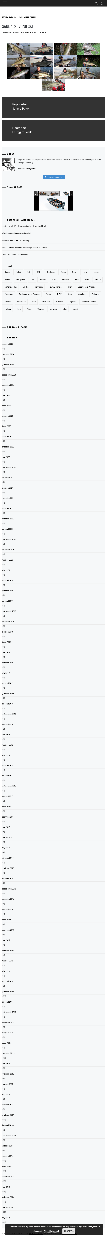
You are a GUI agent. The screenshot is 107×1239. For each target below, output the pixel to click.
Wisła (29, 309)
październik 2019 (9, 611)
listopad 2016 (7, 878)
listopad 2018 (7, 704)
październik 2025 (9, 375)
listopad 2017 (7, 776)
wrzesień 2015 (8, 1022)
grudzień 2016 (8, 868)
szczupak (46, 301)
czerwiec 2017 (8, 817)
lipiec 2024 (6, 406)
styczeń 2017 (7, 858)
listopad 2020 (7, 529)
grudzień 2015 (8, 991)
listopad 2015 (7, 1002)
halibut (7, 279)
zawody (53, 309)
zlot (65, 309)
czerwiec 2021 (8, 498)
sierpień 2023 (7, 416)
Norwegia (39, 287)
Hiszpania (20, 279)
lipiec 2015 (6, 1043)
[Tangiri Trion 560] (65, 193)
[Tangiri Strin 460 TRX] (44, 193)
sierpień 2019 (7, 632)
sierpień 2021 (7, 488)
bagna (7, 272)
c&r (38, 272)
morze (98, 279)
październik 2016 (9, 889)
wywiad (40, 309)
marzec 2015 (7, 1084)
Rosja (70, 294)
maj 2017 (6, 827)
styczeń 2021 (7, 508)
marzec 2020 (7, 560)
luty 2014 (6, 1218)
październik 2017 (9, 786)
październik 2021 (9, 467)
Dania (63, 272)
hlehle (43, 32)
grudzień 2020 (8, 519)
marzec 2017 (7, 837)
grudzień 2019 (8, 591)
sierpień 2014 (7, 1156)
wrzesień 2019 (8, 621)
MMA (87, 279)
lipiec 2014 (6, 1166)
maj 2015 (6, 1063)
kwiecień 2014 (8, 1197)
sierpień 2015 (7, 1033)
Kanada (43, 279)
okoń (70, 287)
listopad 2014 (7, 1125)
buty (29, 272)
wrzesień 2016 (8, 899)
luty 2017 (6, 848)
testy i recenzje (89, 301)
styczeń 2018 (7, 765)
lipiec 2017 (6, 806)
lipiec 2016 (6, 920)
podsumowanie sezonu (29, 294)
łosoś (75, 309)
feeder (96, 272)
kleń (54, 279)
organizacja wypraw (86, 287)
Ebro (85, 272)
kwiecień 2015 (8, 1074)
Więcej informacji (51, 1231)
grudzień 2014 (8, 1115)
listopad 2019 (7, 601)
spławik (8, 301)
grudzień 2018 (8, 693)
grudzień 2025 (8, 364)
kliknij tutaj (30, 168)
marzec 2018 (7, 745)
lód (77, 279)
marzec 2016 (7, 961)
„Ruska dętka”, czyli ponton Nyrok (32, 226)
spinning (95, 294)
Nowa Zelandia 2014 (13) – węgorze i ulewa (28, 247)
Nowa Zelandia (55, 287)
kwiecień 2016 (8, 950)
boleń (18, 272)
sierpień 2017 (7, 796)
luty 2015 (6, 1094)
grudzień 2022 (8, 447)
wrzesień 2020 (8, 549)
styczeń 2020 (7, 580)
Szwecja (59, 301)
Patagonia (9, 294)
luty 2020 (6, 570)
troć (19, 309)
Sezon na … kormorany (19, 240)
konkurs (65, 279)
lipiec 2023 (6, 426)
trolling (8, 309)
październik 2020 (9, 539)
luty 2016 (6, 971)
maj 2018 (6, 734)
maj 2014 (6, 1187)
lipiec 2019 (6, 642)
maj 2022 (6, 457)
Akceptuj (69, 1231)
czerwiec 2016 (8, 930)
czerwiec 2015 (8, 1053)
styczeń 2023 (7, 436)
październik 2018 (9, 714)
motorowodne (11, 287)
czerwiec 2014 (8, 1177)
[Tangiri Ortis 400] (54, 193)
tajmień (72, 301)
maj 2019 (6, 652)
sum (34, 301)
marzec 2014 (7, 1207)
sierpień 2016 (7, 909)
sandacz (82, 294)
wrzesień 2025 (8, 385)
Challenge (51, 272)
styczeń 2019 (7, 683)
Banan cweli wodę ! (22, 233)
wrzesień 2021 (8, 477)
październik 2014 (9, 1135)
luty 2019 (6, 673)
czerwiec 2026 (8, 354)
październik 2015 (9, 1012)
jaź (32, 279)
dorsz (74, 272)
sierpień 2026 (7, 344)
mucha (25, 287)
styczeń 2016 (7, 981)
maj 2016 (6, 940)
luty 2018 (6, 755)
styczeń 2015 (7, 1105)
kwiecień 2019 (8, 663)
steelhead (21, 301)
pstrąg (48, 294)
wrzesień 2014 (8, 1146)
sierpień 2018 (7, 724)
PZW (59, 294)
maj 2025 (6, 395)
